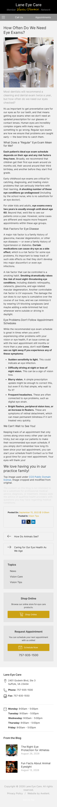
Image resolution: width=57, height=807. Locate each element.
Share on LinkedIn (33, 522)
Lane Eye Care (34, 786)
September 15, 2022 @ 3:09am (34, 512)
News (13, 571)
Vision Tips (34, 516)
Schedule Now (30, 647)
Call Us (19, 17)
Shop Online (31, 614)
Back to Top (28, 800)
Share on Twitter (28, 522)
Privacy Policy (15, 793)
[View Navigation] (4, 17)
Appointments (43, 17)
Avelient (44, 793)
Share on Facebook (24, 522)
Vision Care (16, 576)
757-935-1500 (20, 689)
